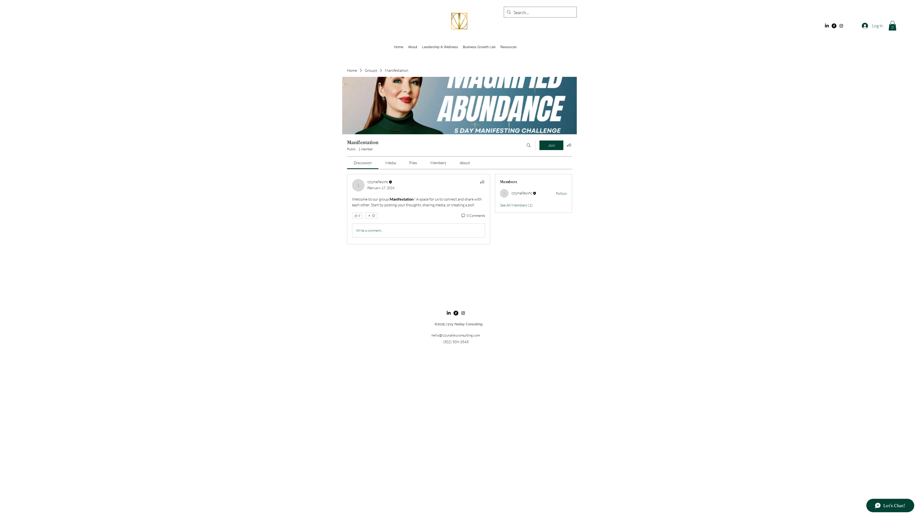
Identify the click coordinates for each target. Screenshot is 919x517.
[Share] (482, 182)
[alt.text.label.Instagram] (841, 25)
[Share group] (569, 145)
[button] (892, 26)
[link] (363, 162)
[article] (418, 209)
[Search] (529, 145)
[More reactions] (371, 216)
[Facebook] (834, 25)
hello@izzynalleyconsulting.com (455, 335)
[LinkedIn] (826, 25)
